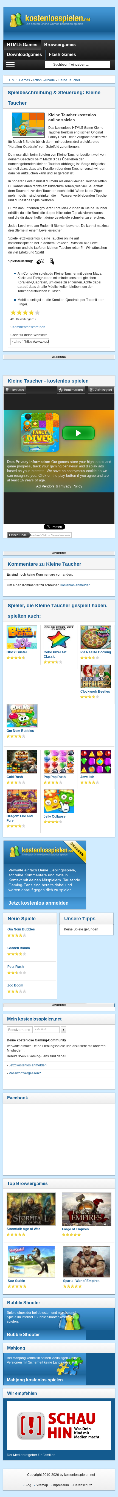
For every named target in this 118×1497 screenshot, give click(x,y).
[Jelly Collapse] (59, 801)
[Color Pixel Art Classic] (59, 637)
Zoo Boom (15, 985)
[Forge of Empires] (86, 1209)
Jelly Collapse (55, 816)
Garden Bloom (18, 948)
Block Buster (17, 652)
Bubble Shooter (23, 1302)
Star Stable (16, 1281)
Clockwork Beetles (95, 691)
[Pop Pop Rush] (59, 762)
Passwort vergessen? (25, 1073)
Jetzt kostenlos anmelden (39, 903)
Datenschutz (82, 1485)
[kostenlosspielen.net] (59, 23)
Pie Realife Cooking (95, 652)
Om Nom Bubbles (20, 731)
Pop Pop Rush (55, 777)
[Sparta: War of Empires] (86, 1262)
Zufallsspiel (103, 390)
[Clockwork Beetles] (95, 677)
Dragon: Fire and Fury (20, 818)
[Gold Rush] (22, 762)
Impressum (60, 1485)
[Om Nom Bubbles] (22, 716)
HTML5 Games (18, 80)
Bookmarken (73, 390)
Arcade (49, 80)
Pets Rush (15, 967)
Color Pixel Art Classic (55, 654)
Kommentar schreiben (28, 327)
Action (37, 80)
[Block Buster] (22, 637)
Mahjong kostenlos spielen (35, 1380)
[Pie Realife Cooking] (95, 637)
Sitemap (42, 1485)
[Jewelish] (95, 762)
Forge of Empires (75, 1229)
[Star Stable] (31, 1262)
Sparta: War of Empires (81, 1281)
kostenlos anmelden (75, 585)
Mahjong (16, 1348)
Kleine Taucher (69, 80)
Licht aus (17, 390)
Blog (27, 1485)
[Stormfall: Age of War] (31, 1209)
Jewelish (87, 777)
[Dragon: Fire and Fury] (22, 801)
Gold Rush (15, 777)
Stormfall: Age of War (23, 1229)
